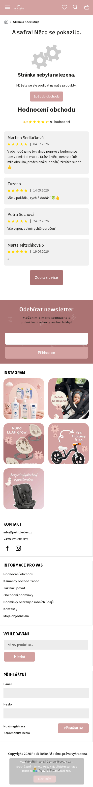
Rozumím (44, 779)
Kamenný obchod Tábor (21, 581)
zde (67, 771)
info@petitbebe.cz (17, 532)
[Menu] (7, 7)
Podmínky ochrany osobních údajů (28, 602)
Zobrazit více (46, 277)
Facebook (7, 548)
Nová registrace (14, 726)
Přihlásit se (73, 728)
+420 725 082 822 (16, 539)
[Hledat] (75, 7)
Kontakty (10, 609)
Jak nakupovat (14, 588)
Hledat (19, 657)
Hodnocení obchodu (46, 109)
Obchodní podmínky (18, 595)
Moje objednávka (16, 616)
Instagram (18, 548)
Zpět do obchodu (46, 96)
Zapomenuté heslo (16, 733)
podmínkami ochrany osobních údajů (46, 322)
